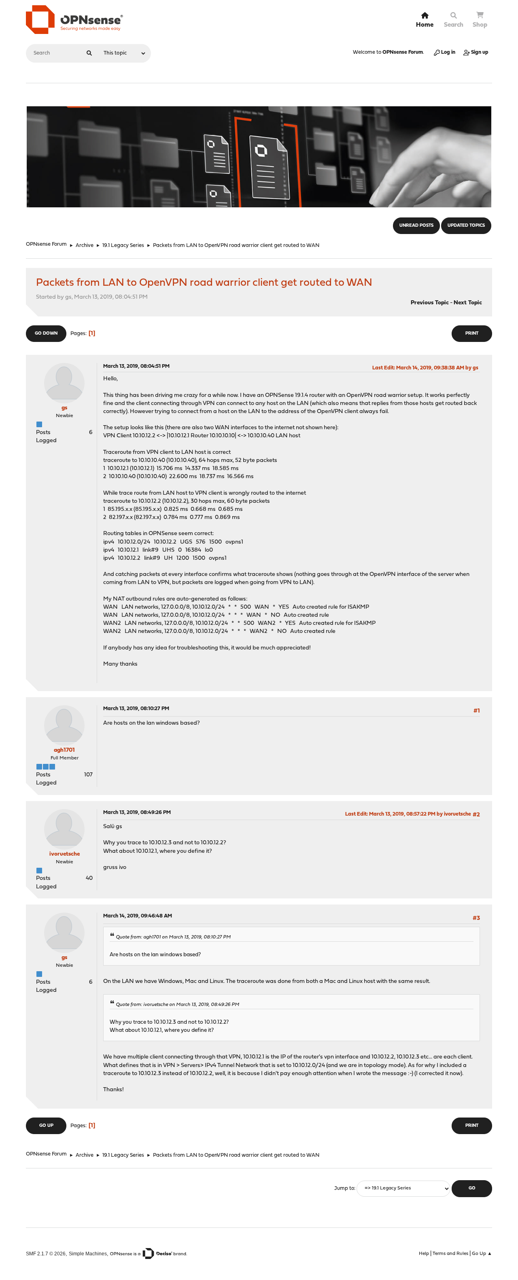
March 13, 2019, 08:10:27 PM (136, 708)
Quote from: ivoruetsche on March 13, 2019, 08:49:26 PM (177, 1004)
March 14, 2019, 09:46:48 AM (137, 916)
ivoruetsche (64, 854)
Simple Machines (88, 1253)
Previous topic (430, 303)
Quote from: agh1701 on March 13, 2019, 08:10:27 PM (173, 937)
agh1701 (64, 750)
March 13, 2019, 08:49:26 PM (137, 812)
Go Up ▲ (482, 1253)
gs (64, 408)
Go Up (46, 1126)
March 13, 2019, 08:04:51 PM (136, 366)
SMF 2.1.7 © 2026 (46, 1253)
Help (424, 1253)
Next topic (468, 303)
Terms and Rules (450, 1253)
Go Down (46, 333)
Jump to (344, 1188)
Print (471, 333)
